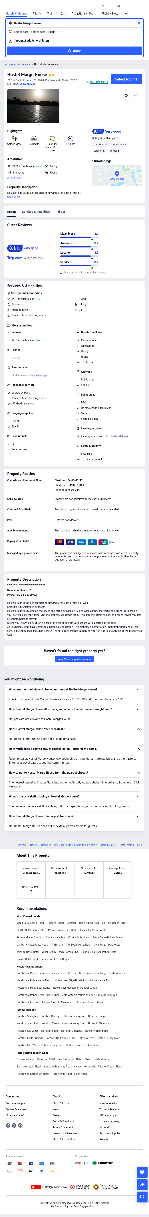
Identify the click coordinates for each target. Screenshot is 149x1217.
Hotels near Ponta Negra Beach (34, 980)
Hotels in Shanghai (27, 1016)
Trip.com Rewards (109, 1109)
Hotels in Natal (107, 844)
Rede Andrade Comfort (30, 937)
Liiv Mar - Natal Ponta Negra (33, 944)
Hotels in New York (27, 1045)
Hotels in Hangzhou (52, 1045)
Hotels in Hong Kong (73, 1023)
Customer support (16, 1103)
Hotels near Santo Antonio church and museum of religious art (82, 995)
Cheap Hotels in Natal (97, 1059)
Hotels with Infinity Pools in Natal (62, 1066)
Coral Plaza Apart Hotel (107, 944)
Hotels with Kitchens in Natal (33, 1073)
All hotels (104, 1127)
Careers (57, 1115)
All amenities (14, 177)
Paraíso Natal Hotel (27, 959)
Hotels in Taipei (86, 1038)
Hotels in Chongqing (99, 1023)
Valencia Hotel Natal (28, 951)
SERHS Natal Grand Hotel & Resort (36, 930)
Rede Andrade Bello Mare (107, 937)
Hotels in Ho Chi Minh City (60, 1038)
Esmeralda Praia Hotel (92, 930)
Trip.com (22, 844)
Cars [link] (63, 13)
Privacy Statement (63, 1127)
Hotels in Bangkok (98, 1016)
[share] (142, 1184)
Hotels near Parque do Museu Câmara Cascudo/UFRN (46, 973)
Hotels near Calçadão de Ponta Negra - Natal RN (82, 980)
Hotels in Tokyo (50, 1023)
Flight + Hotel (110, 13)
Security (103, 1139)
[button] (111, 6)
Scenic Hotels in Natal (29, 1066)
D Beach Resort (55, 922)
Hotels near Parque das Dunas (33, 987)
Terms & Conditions (63, 1121)
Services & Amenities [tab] (36, 211)
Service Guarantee (16, 1109)
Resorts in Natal (46, 1059)
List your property (109, 1121)
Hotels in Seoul (49, 1030)
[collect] (142, 1172)
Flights (37, 13)
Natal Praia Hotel (67, 930)
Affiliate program (108, 1115)
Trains (51, 13)
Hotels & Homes (16, 13)
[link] (103, 6)
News (56, 1109)
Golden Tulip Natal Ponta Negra (98, 951)
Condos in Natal (25, 1059)
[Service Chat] (142, 1197)
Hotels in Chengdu (71, 1030)
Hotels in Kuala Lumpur (30, 1038)
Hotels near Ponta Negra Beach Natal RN (102, 973)
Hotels (33, 844)
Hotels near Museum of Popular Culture (75, 987)
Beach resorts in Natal (70, 1059)
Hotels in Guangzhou (73, 1016)
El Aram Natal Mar (55, 937)
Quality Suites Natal (79, 937)
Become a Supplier (109, 1133)
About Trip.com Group (65, 1139)
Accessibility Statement (65, 1133)
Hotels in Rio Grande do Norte (78, 844)
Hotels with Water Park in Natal (69, 1073)
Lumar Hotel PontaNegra (55, 959)
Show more (13, 197)
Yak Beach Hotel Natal (78, 944)
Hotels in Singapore (109, 1038)
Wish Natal (57, 944)
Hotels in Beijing (50, 1016)
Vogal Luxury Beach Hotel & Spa (60, 951)
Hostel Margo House (27, 74)
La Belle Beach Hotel (114, 922)
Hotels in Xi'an (74, 1045)
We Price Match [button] (99, 81)
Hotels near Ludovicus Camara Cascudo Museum (44, 1002)
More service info (15, 1115)
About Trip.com (61, 1103)
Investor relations (109, 1103)
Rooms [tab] (11, 211)
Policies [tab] (61, 211)
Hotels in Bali (92, 1045)
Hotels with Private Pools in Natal (103, 1066)
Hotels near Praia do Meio (88, 1002)
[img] (33, 106)
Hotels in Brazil (49, 844)
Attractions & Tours (84, 13)
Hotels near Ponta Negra (30, 995)
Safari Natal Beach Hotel (30, 922)
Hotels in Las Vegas (27, 1030)
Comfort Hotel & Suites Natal (83, 922)
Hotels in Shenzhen (28, 1023)
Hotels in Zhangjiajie (96, 1030)
